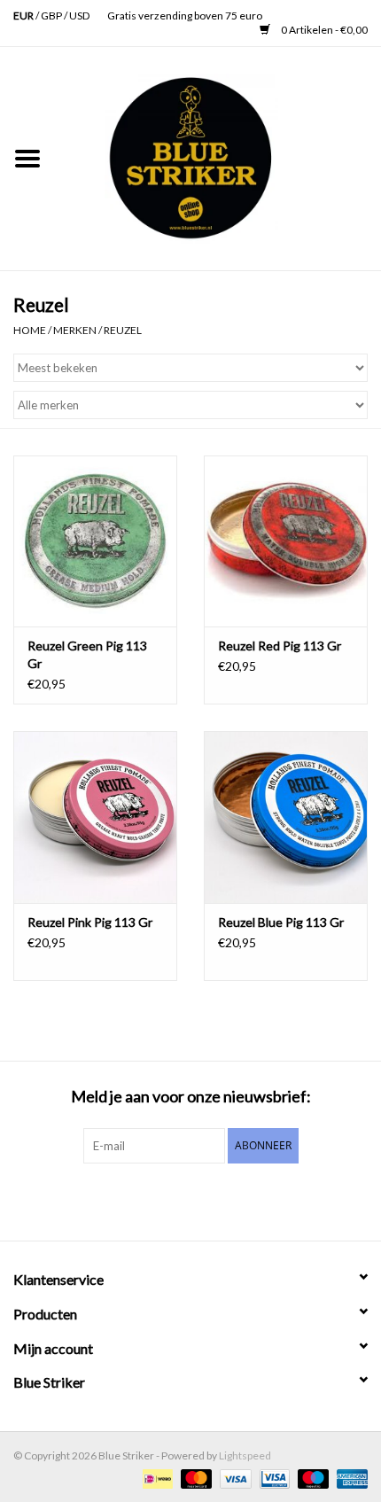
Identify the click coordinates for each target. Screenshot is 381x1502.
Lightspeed (245, 1455)
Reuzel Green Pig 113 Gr (87, 654)
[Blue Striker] (218, 157)
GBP (52, 15)
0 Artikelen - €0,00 (323, 29)
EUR (24, 15)
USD (79, 15)
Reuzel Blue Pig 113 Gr (281, 922)
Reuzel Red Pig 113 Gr (279, 645)
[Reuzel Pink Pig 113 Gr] (95, 817)
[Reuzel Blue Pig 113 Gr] (286, 817)
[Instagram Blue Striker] (206, 1200)
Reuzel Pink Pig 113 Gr (89, 922)
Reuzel (123, 330)
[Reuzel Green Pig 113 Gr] (95, 541)
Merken (75, 330)
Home (29, 330)
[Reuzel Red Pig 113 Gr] (286, 541)
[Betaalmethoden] (155, 1477)
